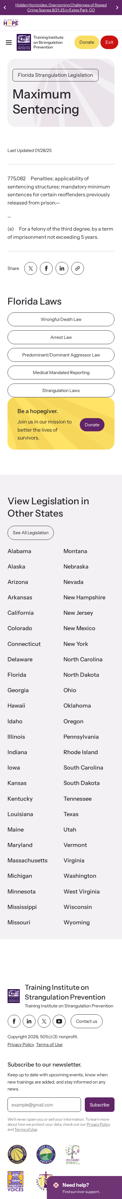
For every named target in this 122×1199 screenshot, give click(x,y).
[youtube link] (59, 1021)
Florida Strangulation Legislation (55, 75)
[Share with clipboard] (77, 268)
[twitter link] (44, 1021)
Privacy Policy (21, 1044)
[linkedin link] (29, 1021)
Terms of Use (49, 1044)
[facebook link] (14, 1021)
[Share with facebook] (46, 268)
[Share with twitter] (30, 268)
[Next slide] (117, 7)
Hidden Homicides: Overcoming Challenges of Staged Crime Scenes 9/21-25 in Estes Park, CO (61, 7)
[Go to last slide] (5, 7)
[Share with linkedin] (62, 268)
